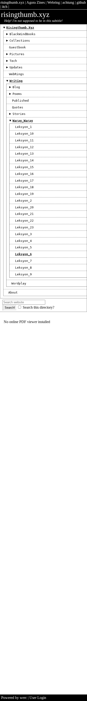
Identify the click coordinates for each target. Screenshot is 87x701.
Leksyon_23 (24, 227)
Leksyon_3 (23, 234)
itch (4, 7)
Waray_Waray (23, 120)
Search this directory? (38, 307)
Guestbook (17, 47)
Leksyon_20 (24, 207)
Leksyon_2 (23, 200)
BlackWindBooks (22, 34)
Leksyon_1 (23, 127)
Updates (16, 67)
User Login (37, 698)
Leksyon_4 (23, 241)
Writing (16, 81)
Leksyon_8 (23, 267)
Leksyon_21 (24, 214)
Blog (16, 87)
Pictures (17, 54)
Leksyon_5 (23, 247)
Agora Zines (35, 2)
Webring (53, 2)
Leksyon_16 (24, 174)
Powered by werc (14, 698)
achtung (68, 2)
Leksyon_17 (24, 180)
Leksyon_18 (24, 187)
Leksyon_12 (24, 147)
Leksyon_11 (24, 140)
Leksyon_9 (23, 274)
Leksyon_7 (23, 261)
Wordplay (18, 283)
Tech (13, 61)
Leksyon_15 (24, 167)
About (13, 292)
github (81, 2)
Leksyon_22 (24, 220)
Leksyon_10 (24, 133)
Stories (19, 114)
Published (20, 100)
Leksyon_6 (23, 254)
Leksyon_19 (24, 194)
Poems (17, 94)
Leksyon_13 (24, 153)
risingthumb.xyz (12, 2)
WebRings (16, 74)
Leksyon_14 (24, 160)
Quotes (17, 107)
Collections (20, 40)
